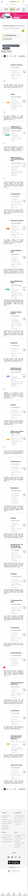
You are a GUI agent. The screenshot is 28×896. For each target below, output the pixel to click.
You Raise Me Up (15, 194)
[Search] (23, 31)
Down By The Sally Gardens (16, 312)
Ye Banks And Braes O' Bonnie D (17, 693)
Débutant (13, 133)
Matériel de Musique (8, 841)
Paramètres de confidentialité (5, 828)
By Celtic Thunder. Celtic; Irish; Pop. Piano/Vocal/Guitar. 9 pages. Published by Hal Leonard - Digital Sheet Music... (13, 86)
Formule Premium (18, 822)
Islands (13, 94)
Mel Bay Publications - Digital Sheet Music (16, 107)
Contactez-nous (5, 819)
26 (7, 56)
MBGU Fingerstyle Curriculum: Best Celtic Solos (17, 159)
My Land (13, 405)
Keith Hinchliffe (14, 104)
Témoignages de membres (7, 821)
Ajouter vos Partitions (19, 817)
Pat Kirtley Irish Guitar (17, 220)
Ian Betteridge (14, 260)
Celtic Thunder (14, 72)
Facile (12, 374)
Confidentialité (5, 825)
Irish (19, 72)
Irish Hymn (21, 658)
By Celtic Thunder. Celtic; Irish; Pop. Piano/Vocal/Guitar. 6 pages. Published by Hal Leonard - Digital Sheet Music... (13, 360)
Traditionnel (13, 138)
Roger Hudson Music (15, 663)
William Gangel (14, 169)
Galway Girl (14, 343)
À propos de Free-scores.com (6, 816)
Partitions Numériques (8, 839)
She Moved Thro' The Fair (16, 556)
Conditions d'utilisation (7, 823)
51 (10, 56)
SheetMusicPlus (14, 78)
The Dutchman (15, 710)
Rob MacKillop (14, 291)
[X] (15, 857)
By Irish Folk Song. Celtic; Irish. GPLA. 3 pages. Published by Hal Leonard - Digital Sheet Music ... (13, 644)
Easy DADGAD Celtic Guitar (17, 282)
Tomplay (12, 140)
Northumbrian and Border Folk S (17, 381)
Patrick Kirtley (14, 231)
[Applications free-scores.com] (2, 9)
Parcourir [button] (8, 894)
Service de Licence (19, 820)
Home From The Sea (16, 765)
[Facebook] (8, 857)
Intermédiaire (13, 99)
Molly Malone (14, 488)
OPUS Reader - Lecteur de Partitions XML (20, 836)
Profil (25, 894)
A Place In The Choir (16, 65)
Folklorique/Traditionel (15, 136)
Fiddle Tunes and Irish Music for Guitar (17, 432)
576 (15, 56)
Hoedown (13, 518)
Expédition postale (7, 28)
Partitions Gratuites (8, 835)
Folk (12, 413)
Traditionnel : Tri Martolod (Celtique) (16, 127)
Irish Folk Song (14, 322)
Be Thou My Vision (16, 653)
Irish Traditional (14, 496)
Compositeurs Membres (20, 815)
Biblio (14, 894)
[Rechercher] (22, 4)
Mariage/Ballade (14, 259)
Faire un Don (17, 824)
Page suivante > (22, 56)
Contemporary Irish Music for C (17, 747)
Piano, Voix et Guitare (15, 67)
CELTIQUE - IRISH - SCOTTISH (11, 45)
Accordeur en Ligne (19, 838)
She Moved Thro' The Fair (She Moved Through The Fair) (17, 546)
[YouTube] (12, 857)
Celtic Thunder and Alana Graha (17, 412)
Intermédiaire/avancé (15, 225)
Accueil (2, 894)
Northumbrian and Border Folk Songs (16, 368)
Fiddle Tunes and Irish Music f (16, 439)
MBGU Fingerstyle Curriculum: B (17, 171)
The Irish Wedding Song (16, 251)
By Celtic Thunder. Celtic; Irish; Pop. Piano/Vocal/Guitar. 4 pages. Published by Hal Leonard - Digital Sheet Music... (13, 782)
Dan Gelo (21, 438)
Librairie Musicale (7, 837)
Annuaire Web (17, 840)
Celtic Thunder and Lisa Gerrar (17, 468)
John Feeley (13, 745)
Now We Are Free (16, 461)
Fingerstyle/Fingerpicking (16, 103)
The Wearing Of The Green (16, 601)
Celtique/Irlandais (14, 70)
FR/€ (26, 5)
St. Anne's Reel (15, 627)
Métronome (17, 847)
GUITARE (7, 48)
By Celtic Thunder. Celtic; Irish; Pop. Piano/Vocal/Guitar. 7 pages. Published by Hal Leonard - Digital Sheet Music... (13, 727)
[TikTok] (19, 857)
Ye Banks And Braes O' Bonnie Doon (17, 683)
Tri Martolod (19, 138)
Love (19, 260)
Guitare (12, 435)
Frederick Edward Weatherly (16, 581)
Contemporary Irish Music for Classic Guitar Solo (16, 737)
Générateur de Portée (19, 842)
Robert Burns (13, 691)
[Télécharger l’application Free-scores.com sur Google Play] (14, 862)
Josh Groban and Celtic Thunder (17, 201)
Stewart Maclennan (15, 498)
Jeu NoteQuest (18, 845)
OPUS (20, 894)
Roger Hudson (14, 660)
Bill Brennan (13, 380)
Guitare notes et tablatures (16, 96)
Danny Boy (14, 574)
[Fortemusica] (9, 871)
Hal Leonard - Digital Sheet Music (16, 76)
